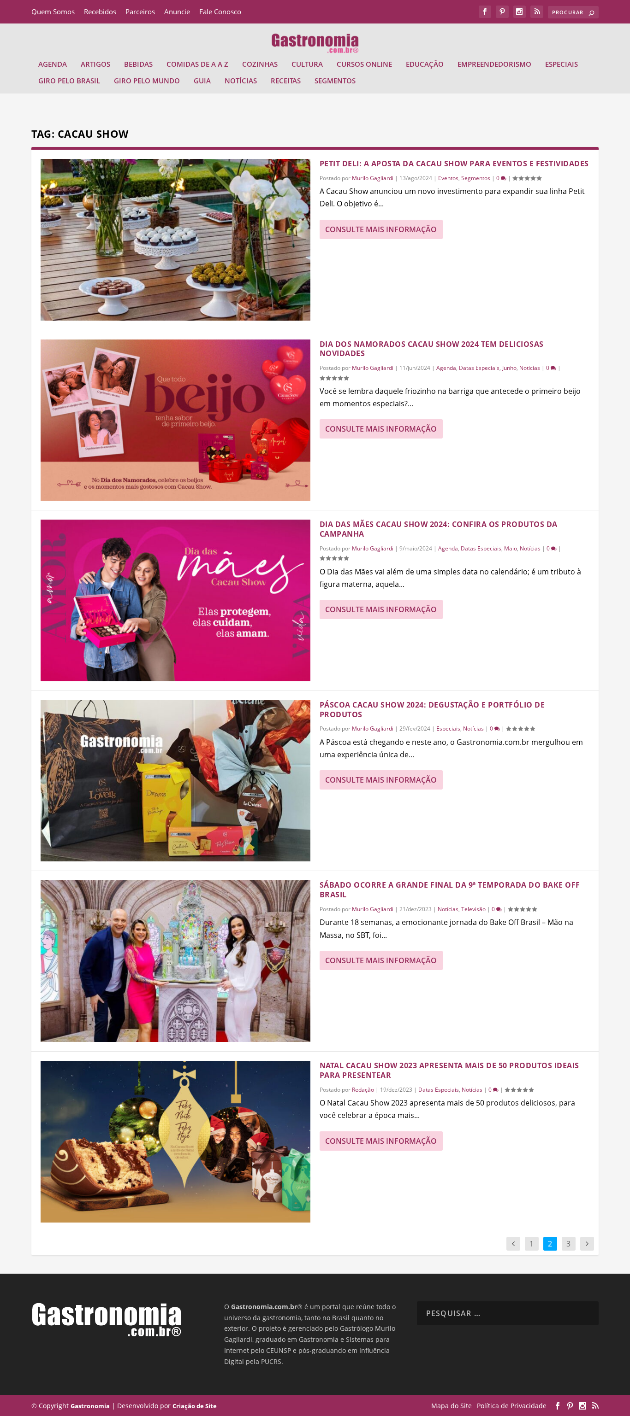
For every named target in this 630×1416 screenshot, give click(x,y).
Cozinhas (260, 64)
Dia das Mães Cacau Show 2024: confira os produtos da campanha (439, 529)
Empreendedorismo (494, 64)
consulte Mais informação (381, 229)
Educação (425, 64)
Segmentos (335, 81)
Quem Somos (53, 11)
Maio (510, 548)
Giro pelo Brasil (69, 81)
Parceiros (140, 11)
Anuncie (177, 11)
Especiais (561, 64)
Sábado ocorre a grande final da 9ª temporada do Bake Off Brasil (450, 890)
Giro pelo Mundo (147, 81)
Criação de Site (194, 1406)
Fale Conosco (220, 11)
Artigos (95, 64)
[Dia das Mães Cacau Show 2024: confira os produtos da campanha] (175, 600)
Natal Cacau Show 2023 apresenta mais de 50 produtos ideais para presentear (449, 1070)
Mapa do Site (451, 1405)
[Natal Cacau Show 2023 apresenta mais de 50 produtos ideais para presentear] (175, 1142)
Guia (202, 81)
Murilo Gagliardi (372, 178)
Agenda (52, 64)
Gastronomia (90, 1406)
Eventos (448, 178)
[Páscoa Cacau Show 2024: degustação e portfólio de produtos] (175, 781)
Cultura (307, 64)
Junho (509, 368)
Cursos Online (364, 64)
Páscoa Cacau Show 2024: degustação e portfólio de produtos (432, 710)
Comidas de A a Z (197, 64)
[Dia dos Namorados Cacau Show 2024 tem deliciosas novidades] (175, 420)
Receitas (286, 81)
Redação (363, 1090)
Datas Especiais (479, 368)
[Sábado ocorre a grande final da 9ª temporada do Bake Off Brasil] (175, 961)
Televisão (473, 909)
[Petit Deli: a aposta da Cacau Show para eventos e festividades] (175, 240)
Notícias (241, 81)
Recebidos (100, 11)
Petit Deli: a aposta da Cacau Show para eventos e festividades (454, 163)
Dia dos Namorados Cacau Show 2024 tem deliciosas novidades (432, 349)
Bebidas (138, 64)
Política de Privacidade (512, 1405)
